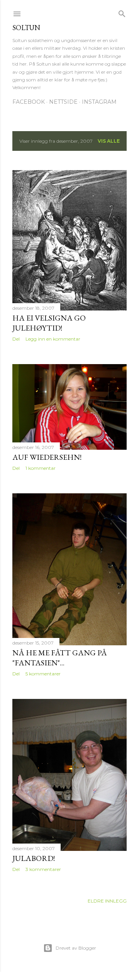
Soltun (26, 27)
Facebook (28, 101)
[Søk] (122, 12)
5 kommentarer (43, 674)
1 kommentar (40, 468)
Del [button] (16, 339)
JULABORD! (33, 858)
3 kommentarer (43, 869)
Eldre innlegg (107, 901)
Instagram (99, 101)
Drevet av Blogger (76, 948)
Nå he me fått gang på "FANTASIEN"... (59, 658)
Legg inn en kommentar (52, 339)
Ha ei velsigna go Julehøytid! (49, 323)
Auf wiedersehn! (46, 457)
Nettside (63, 101)
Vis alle (109, 141)
